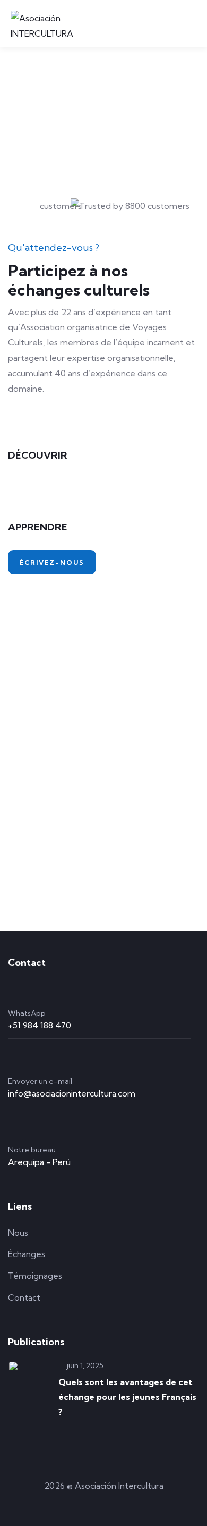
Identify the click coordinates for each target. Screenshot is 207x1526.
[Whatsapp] (73, 1504)
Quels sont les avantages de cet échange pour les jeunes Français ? (127, 1397)
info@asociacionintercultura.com (71, 1093)
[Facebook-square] (103, 1504)
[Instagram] (134, 1504)
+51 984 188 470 (39, 1025)
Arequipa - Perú (39, 1162)
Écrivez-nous (52, 563)
